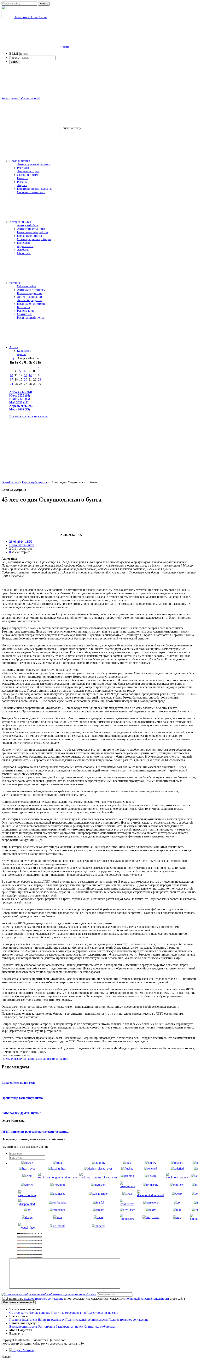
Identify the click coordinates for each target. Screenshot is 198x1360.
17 (11, 379)
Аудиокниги (25, 246)
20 (25, 379)
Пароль (14, 57)
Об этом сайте (26, 286)
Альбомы (23, 249)
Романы (22, 181)
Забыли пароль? (29, 98)
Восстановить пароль (23, 1326)
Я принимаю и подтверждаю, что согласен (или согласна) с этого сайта (95, 1298)
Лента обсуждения (29, 300)
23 (39, 379)
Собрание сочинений (31, 192)
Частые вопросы (39, 1312)
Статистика (24, 314)
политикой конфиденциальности (147, 1298)
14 (30, 375)
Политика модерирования (68, 1312)
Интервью (24, 242)
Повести (22, 178)
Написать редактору (51, 1319)
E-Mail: (14, 53)
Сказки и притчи (28, 174)
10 (11, 375)
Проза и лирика (19, 160)
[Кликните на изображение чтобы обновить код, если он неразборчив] (49, 1294)
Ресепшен (15, 282)
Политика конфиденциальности (86, 1319)
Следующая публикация (52, 1058)
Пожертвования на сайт (102, 1312)
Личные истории (28, 171)
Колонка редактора (29, 293)
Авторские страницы (31, 228)
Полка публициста (29, 235)
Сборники (24, 253)
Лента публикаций (29, 296)
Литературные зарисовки (33, 164)
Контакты (23, 307)
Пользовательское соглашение (128, 1319)
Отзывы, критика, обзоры (34, 239)
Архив (13, 347)
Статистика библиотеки (100, 1326)
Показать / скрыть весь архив (28, 416)
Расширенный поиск (30, 317)
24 (11, 383)
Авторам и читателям (31, 289)
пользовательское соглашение (43, 1298)
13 (25, 375)
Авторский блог (27, 225)
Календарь (24, 350)
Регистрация (10, 98)
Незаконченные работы (32, 232)
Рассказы (23, 167)
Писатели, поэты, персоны (34, 188)
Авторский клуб (20, 221)
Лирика (22, 185)
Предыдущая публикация (18, 1058)
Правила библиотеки (31, 303)
